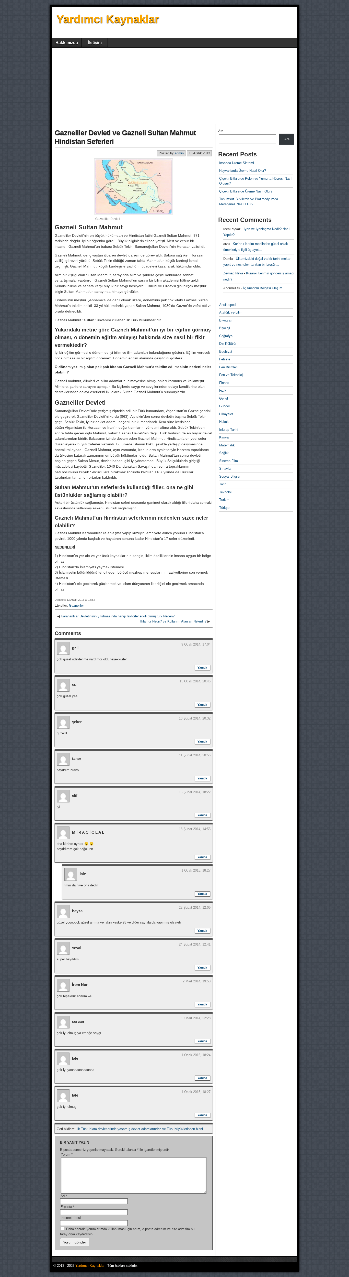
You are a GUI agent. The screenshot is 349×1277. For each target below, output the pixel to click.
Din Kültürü (227, 344)
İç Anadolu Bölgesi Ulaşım (262, 288)
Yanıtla (202, 667)
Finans (224, 383)
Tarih (222, 484)
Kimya (224, 437)
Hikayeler (226, 414)
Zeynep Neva (233, 273)
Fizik (222, 390)
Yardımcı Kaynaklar (107, 19)
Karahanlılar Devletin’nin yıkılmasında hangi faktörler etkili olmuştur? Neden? (118, 616)
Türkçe (224, 508)
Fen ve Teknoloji (231, 375)
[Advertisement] (174, 86)
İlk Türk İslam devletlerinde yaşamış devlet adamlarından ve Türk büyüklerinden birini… (141, 1129)
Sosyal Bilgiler (229, 476)
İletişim (95, 42)
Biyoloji (224, 328)
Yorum (67, 1154)
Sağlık (224, 453)
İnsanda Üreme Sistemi (236, 163)
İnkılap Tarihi (228, 430)
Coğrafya (225, 336)
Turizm (224, 500)
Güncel (224, 406)
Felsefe (224, 359)
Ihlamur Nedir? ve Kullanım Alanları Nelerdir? (173, 621)
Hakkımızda (66, 42)
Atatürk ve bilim (230, 312)
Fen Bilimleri (228, 367)
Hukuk (224, 422)
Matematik (227, 445)
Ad (64, 1196)
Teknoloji (225, 492)
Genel (223, 398)
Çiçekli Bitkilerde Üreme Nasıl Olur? (245, 191)
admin (179, 153)
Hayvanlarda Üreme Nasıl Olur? (242, 171)
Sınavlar (225, 468)
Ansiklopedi (227, 305)
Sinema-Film (228, 461)
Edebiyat (225, 351)
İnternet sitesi (71, 1218)
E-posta (67, 1207)
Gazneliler (76, 605)
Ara (220, 131)
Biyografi (225, 320)
